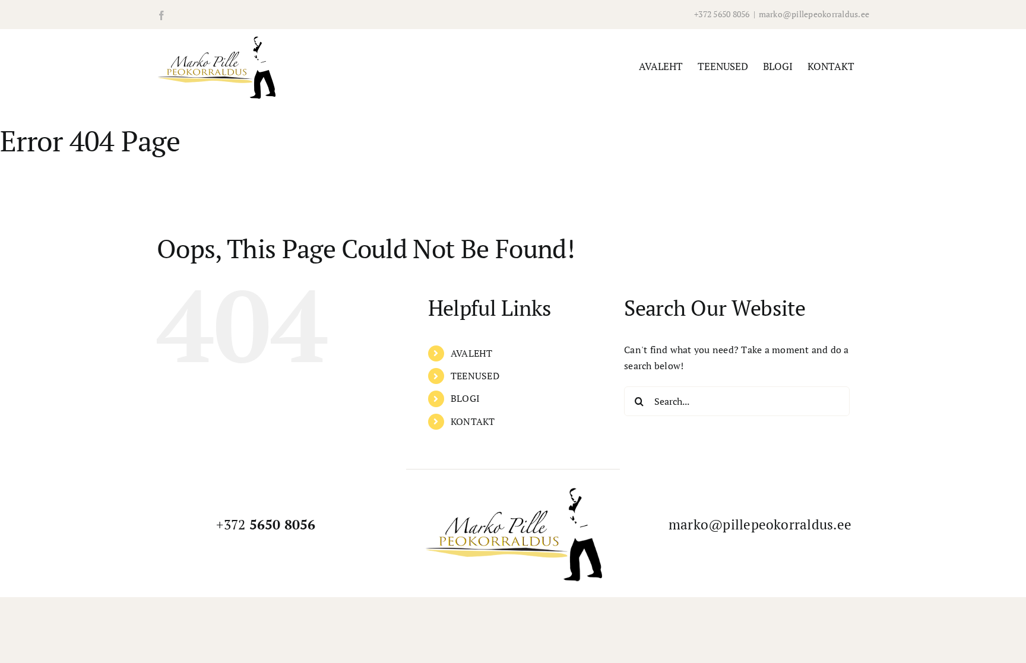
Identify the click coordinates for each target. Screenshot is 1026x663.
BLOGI (465, 398)
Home (11, 184)
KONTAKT (473, 421)
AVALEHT (472, 353)
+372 (265, 524)
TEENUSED (475, 375)
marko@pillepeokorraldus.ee (814, 14)
